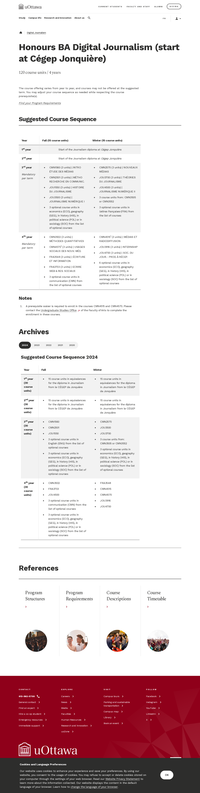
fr (164, 18)
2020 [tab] (72, 345)
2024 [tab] (25, 345)
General (27, 702)
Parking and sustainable (117, 704)
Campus (111, 696)
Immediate (29, 725)
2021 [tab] (60, 345)
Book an (111, 723)
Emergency (31, 719)
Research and (74, 725)
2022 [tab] (48, 345)
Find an (27, 708)
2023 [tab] (37, 345)
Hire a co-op (30, 713)
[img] (30, 7)
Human (71, 719)
